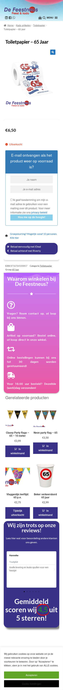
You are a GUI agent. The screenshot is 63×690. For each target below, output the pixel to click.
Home (10, 25)
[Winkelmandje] (40, 17)
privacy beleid (39, 212)
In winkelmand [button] (17, 451)
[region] (31, 668)
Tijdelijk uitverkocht (17, 512)
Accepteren (31, 675)
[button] (52, 52)
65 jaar (15, 269)
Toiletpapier (39, 25)
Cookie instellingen (31, 683)
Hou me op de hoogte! (31, 217)
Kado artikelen (23, 25)
